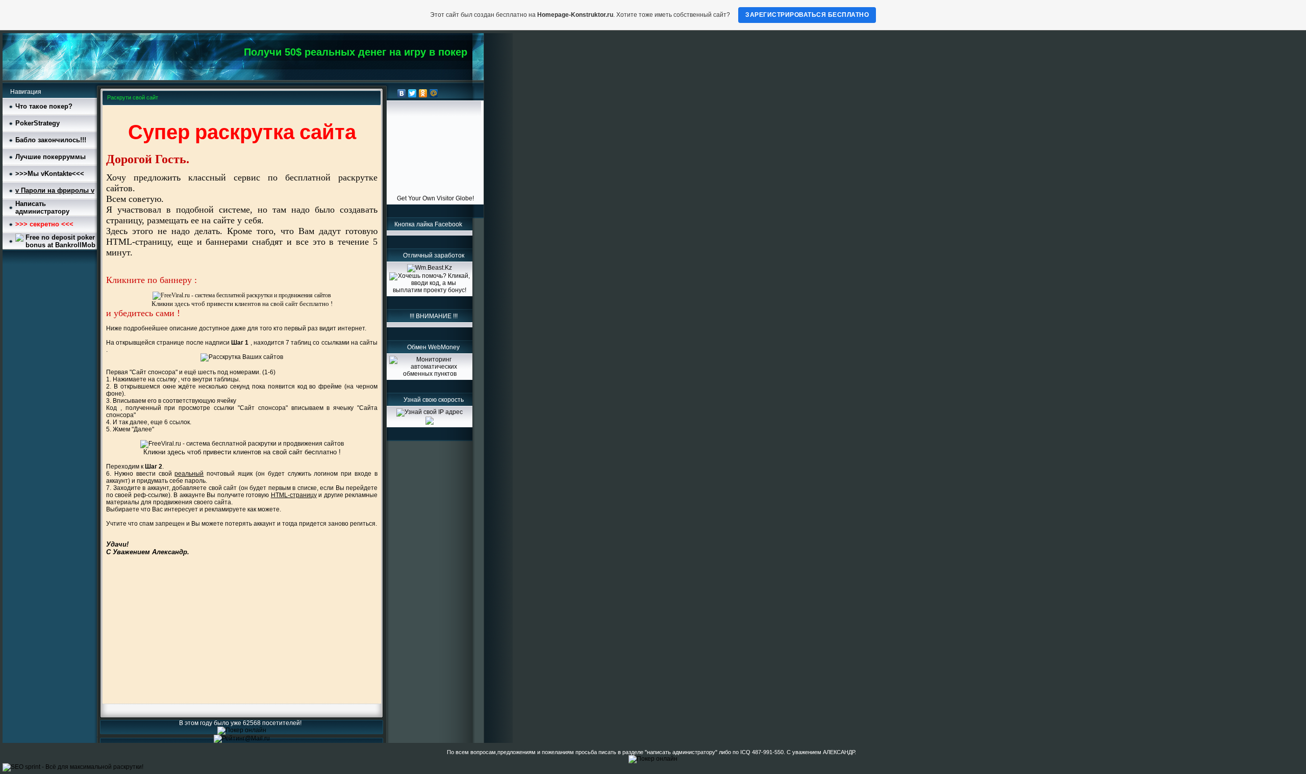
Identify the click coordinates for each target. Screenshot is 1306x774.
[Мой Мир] (434, 93)
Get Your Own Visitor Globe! (435, 198)
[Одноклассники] (423, 93)
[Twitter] (412, 93)
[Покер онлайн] (241, 730)
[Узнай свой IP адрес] (429, 412)
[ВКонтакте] (401, 93)
